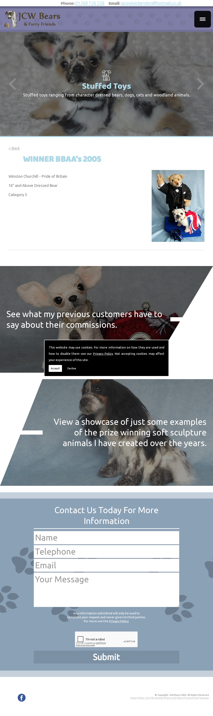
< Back (14, 148)
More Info (170, 698)
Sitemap (204, 698)
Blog (180, 698)
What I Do (144, 698)
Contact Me (191, 698)
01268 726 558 (89, 3)
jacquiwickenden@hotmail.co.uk (151, 3)
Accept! (55, 368)
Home (133, 698)
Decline (71, 368)
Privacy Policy (103, 353)
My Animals (157, 698)
